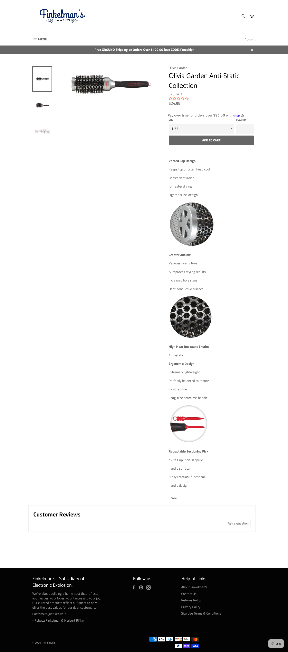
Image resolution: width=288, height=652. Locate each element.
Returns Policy (191, 600)
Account (250, 39)
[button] (178, 98)
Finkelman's (49, 643)
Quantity (241, 120)
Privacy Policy (190, 606)
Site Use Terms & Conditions (201, 613)
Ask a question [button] (238, 523)
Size (171, 120)
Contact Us (189, 593)
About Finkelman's (194, 587)
